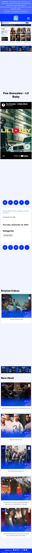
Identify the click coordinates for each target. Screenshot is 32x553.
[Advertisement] (16, 71)
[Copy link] (5, 202)
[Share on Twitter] (16, 202)
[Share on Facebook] (21, 202)
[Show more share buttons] (27, 202)
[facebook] (13, 550)
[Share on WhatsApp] (10, 202)
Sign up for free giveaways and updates (16, 11)
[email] (26, 550)
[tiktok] (22, 550)
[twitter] (16, 550)
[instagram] (18, 550)
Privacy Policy (5, 552)
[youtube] (24, 550)
